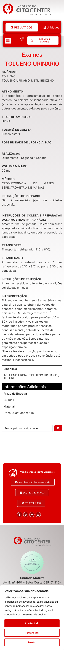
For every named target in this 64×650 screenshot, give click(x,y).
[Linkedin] (38, 514)
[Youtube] (31, 514)
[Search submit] (58, 428)
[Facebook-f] (19, 514)
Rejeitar (32, 642)
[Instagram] (25, 514)
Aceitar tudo (32, 623)
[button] (8, 41)
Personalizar (32, 632)
